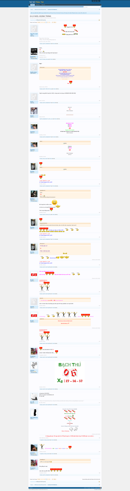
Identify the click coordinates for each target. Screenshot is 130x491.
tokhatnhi (32, 370)
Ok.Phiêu (32, 171)
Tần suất (82, 12)
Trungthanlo (32, 356)
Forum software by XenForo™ (38, 489)
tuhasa (47, 59)
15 (52, 22)
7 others (54, 239)
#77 (99, 402)
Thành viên (37, 4)
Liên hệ (85, 487)
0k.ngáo (32, 279)
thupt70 (44, 43)
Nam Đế (41, 59)
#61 (99, 41)
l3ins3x (31, 101)
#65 (99, 116)
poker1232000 (50, 17)
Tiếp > (55, 22)
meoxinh (32, 306)
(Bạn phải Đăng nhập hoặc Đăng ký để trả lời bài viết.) (91, 479)
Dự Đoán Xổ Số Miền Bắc (39, 17)
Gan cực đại (78, 12)
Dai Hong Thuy (48, 214)
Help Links (43, 4)
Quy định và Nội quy (97, 489)
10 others (54, 136)
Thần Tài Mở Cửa (34, 417)
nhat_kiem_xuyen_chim (34, 34)
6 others (54, 88)
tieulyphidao (33, 56)
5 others (54, 102)
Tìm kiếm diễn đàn (33, 6)
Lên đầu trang (97, 487)
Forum (32, 4)
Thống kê (73, 12)
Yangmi (32, 115)
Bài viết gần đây (39, 6)
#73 (99, 305)
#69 (99, 212)
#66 (99, 134)
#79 (99, 451)
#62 (99, 57)
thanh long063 (48, 293)
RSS (100, 487)
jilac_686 (32, 401)
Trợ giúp (88, 487)
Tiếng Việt (30, 487)
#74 (99, 341)
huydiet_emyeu (33, 72)
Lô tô (85, 12)
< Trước (38, 22)
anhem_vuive (50, 118)
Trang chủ (92, 487)
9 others (50, 158)
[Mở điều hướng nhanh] (99, 9)
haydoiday (32, 131)
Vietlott (45, 12)
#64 (99, 100)
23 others (51, 59)
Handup (41, 43)
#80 (99, 472)
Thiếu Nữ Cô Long (49, 88)
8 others (54, 43)
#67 (99, 156)
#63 (99, 86)
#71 (99, 264)
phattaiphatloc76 (48, 43)
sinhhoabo (32, 452)
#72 (99, 291)
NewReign (32, 198)
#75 (99, 355)
